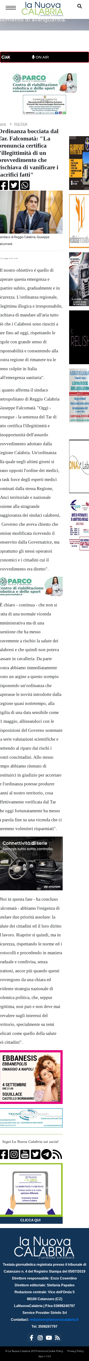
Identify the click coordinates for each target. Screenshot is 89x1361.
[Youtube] (48, 1338)
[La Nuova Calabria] (42, 8)
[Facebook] (31, 1338)
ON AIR (42, 57)
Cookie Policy (55, 1351)
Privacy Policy (75, 1351)
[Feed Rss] (57, 1338)
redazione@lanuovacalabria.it (54, 1319)
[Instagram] (40, 1338)
